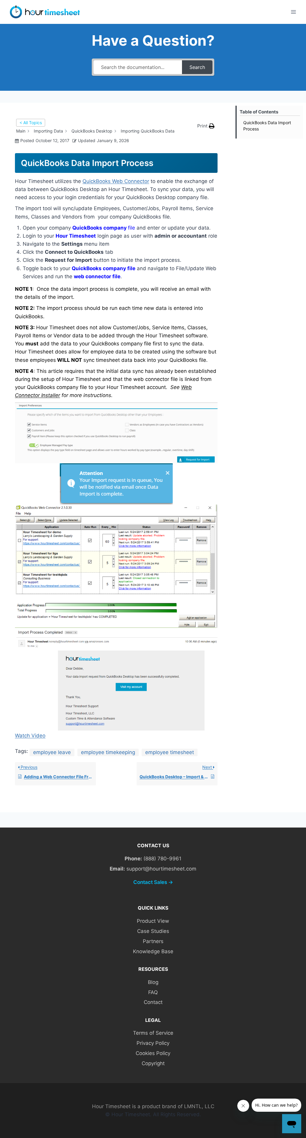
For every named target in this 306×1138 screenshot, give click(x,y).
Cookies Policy (153, 1053)
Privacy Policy (153, 1043)
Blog (153, 982)
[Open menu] (293, 11)
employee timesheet (169, 752)
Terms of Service (153, 1033)
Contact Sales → (153, 882)
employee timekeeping (108, 752)
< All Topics (30, 122)
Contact (153, 1002)
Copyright (153, 1063)
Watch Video (30, 736)
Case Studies (153, 931)
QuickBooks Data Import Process (267, 125)
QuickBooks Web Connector (115, 181)
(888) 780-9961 (162, 859)
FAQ (153, 992)
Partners (153, 941)
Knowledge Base (153, 951)
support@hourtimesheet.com (161, 869)
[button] (206, 126)
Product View (153, 921)
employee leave (52, 752)
